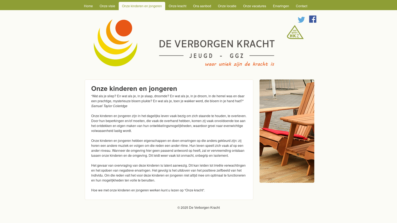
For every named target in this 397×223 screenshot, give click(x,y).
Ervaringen (281, 6)
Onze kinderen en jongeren (142, 6)
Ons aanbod (202, 6)
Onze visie (107, 6)
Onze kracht (177, 6)
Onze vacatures (254, 6)
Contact (301, 6)
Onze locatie (227, 6)
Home (88, 6)
